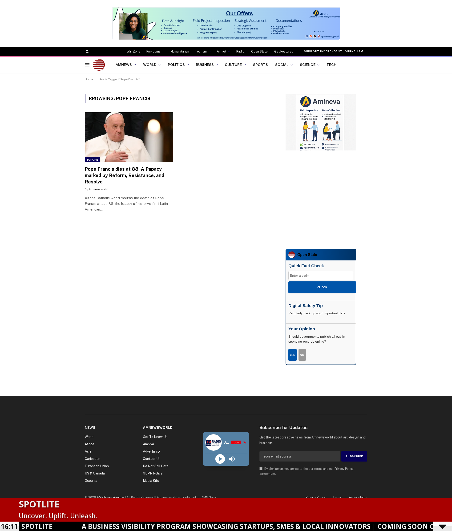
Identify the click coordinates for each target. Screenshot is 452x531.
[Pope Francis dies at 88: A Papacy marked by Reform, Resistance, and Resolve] (129, 137)
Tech (332, 64)
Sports (260, 64)
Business (205, 64)
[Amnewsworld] (99, 65)
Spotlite (39, 504)
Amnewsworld (98, 189)
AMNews (124, 64)
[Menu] (87, 64)
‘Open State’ (259, 51)
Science (307, 64)
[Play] (220, 458)
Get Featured (283, 51)
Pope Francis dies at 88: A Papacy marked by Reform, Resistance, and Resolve (124, 175)
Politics (176, 64)
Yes (292, 355)
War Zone (133, 51)
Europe (92, 159)
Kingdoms (153, 51)
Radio (240, 51)
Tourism (201, 51)
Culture (233, 64)
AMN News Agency (110, 497)
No (302, 355)
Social (282, 64)
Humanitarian (180, 51)
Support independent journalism (333, 51)
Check (322, 287)
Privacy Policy (344, 468)
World (150, 64)
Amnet (221, 51)
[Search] (87, 51)
